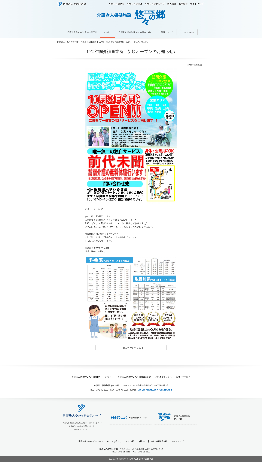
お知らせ (108, 32)
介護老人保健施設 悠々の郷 (92, 42)
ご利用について (166, 32)
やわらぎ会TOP (116, 4)
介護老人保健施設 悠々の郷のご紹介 (135, 32)
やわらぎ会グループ (155, 4)
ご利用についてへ (163, 377)
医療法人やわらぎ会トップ (90, 441)
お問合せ (183, 4)
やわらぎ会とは (134, 4)
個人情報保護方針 (159, 441)
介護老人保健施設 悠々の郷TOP (82, 32)
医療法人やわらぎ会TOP (67, 42)
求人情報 (171, 4)
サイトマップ (196, 4)
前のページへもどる (131, 347)
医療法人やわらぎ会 (71, 4)
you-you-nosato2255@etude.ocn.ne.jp (155, 390)
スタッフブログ (187, 32)
